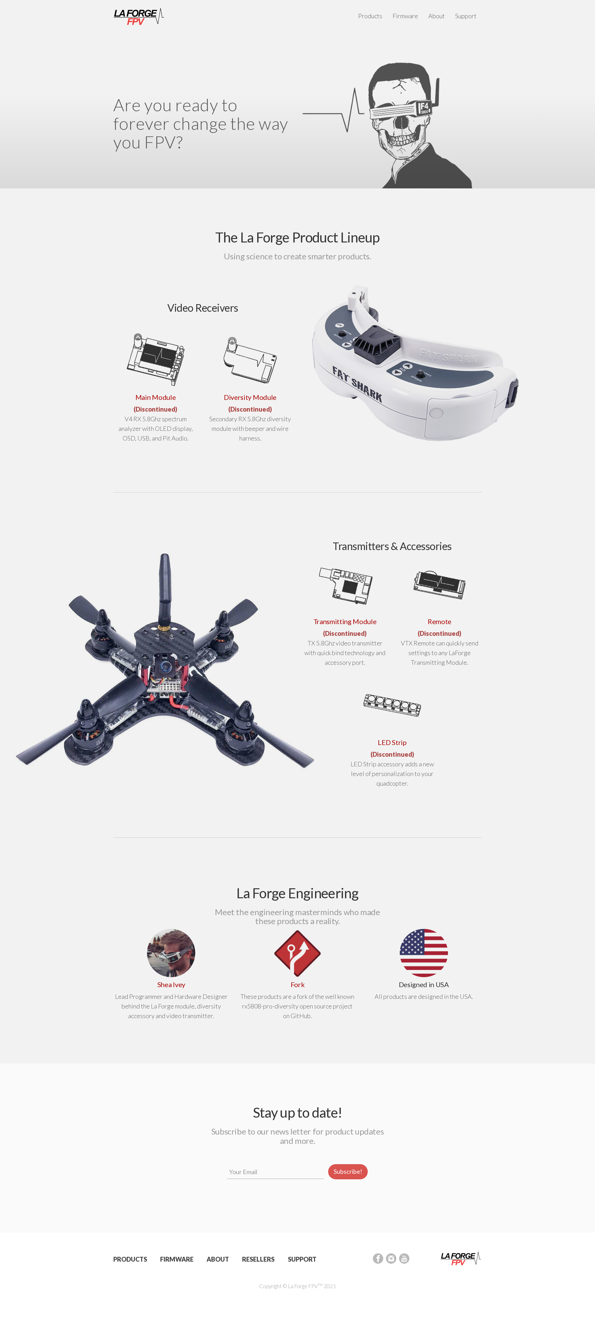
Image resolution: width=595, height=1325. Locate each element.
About (436, 16)
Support (466, 16)
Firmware (405, 16)
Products (370, 16)
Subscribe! (348, 1171)
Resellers (258, 1259)
